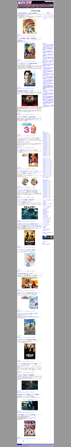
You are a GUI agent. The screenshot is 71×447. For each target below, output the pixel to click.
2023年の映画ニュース (46, 137)
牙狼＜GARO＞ (33, 7)
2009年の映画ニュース (46, 154)
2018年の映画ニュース (46, 143)
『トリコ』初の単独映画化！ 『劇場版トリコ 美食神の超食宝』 (27, 38)
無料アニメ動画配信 (45, 177)
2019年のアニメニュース (46, 167)
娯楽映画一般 (44, 230)
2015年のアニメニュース (46, 172)
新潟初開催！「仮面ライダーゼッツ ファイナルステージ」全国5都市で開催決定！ (48, 83)
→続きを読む (19, 34)
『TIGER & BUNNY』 (38, 226)
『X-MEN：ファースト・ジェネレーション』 (32, 202)
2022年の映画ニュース (46, 138)
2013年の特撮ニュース (46, 196)
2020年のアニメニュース (46, 166)
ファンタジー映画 (45, 208)
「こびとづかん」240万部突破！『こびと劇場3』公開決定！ (27, 116)
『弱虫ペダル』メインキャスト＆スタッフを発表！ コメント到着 (27, 313)
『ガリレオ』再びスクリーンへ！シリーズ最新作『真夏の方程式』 (28, 63)
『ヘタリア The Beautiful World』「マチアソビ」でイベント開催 (27, 171)
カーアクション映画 (45, 219)
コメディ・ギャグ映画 (46, 224)
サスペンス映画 (45, 215)
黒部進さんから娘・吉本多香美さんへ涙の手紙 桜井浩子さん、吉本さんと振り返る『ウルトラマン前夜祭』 (48, 65)
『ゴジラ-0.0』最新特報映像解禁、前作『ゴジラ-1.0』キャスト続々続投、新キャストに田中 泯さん (48, 81)
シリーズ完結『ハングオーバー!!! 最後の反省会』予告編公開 (27, 339)
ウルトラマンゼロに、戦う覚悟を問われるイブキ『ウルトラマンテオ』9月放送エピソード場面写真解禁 (48, 45)
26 (51, 17)
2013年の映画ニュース (46, 149)
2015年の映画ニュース (46, 147)
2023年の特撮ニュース (46, 184)
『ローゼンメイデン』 (27, 151)
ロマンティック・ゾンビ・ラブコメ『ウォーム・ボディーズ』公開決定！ (29, 138)
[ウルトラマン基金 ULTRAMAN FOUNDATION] (48, 239)
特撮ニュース (44, 179)
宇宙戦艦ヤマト (28, 7)
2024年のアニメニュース (46, 161)
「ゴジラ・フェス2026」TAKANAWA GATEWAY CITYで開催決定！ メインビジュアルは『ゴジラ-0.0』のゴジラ (48, 51)
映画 (18, 7)
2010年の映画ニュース (46, 153)
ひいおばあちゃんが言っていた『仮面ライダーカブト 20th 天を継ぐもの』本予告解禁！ (48, 74)
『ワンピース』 (25, 39)
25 (49, 17)
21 (43, 17)
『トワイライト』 (29, 144)
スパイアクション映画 (46, 221)
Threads (26, 8)
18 (49, 16)
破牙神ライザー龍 (38, 7)
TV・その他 (44, 233)
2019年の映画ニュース (46, 142)
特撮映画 (44, 204)
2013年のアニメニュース (20, 197)
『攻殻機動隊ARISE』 (29, 191)
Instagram (29, 8)
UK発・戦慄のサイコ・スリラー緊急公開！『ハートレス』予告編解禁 (28, 394)
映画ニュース (24, 88)
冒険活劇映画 (44, 214)
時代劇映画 (44, 210)
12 (51, 15)
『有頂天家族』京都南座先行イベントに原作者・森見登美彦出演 (27, 13)
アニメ (21, 7)
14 (43, 16)
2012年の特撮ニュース (46, 197)
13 (52, 15)
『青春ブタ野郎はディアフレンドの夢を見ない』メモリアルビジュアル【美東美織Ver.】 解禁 (48, 106)
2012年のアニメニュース (46, 176)
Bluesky (23, 8)
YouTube (32, 8)
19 (51, 16)
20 (52, 16)
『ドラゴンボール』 (20, 39)
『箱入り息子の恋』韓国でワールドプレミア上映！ (25, 273)
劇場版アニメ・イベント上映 (47, 203)
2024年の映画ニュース (46, 136)
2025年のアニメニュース (46, 160)
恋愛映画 (44, 226)
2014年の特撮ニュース (46, 195)
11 (49, 15)
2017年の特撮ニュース (46, 191)
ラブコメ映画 (44, 225)
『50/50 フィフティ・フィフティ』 (22, 143)
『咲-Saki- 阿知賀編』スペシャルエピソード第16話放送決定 (27, 414)
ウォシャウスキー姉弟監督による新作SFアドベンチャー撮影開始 (27, 363)
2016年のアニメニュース (46, 171)
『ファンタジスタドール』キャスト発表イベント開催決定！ (27, 249)
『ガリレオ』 (37, 65)
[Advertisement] (48, 31)
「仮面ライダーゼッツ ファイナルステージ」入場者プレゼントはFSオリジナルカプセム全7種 (48, 68)
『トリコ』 (37, 39)
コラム (43, 201)
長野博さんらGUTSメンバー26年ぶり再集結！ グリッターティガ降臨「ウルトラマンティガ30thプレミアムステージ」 (48, 61)
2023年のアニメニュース (46, 162)
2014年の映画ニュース (46, 148)
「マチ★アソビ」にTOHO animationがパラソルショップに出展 (27, 190)
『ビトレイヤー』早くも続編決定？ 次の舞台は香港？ (26, 199)
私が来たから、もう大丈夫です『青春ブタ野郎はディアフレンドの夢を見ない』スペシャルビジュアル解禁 (48, 100)
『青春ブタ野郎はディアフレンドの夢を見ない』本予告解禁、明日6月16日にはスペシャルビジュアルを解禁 (48, 102)
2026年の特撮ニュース (46, 180)
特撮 (23, 7)
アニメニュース (25, 197)
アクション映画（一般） (46, 220)
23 (46, 17)
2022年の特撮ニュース (46, 185)
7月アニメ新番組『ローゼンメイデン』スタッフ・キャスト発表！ (27, 150)
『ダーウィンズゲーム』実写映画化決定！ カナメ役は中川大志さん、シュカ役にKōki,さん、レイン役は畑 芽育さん (48, 77)
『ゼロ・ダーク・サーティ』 (29, 203)
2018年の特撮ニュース (46, 190)
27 (52, 17)
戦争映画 (44, 209)
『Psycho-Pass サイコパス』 (21, 191)
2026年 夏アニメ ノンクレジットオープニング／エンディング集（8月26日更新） (48, 90)
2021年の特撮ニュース (46, 186)
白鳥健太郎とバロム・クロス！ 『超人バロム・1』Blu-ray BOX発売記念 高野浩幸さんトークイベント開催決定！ (48, 48)
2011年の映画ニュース (46, 152)
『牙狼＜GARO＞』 (20, 376)
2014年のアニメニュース (46, 173)
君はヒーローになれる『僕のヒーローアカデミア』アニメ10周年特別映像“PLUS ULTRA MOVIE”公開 (48, 97)
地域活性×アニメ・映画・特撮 (47, 232)
